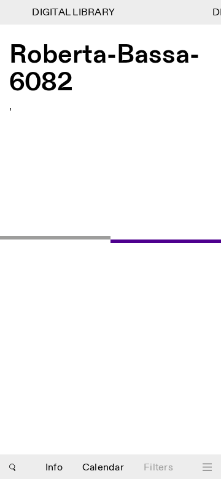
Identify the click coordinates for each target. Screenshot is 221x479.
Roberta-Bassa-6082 (104, 69)
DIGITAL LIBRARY (72, 12)
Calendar (103, 467)
